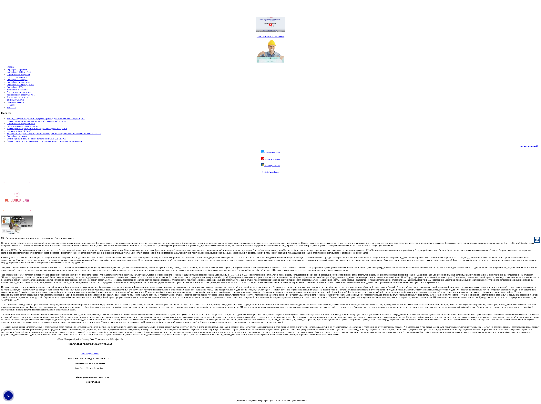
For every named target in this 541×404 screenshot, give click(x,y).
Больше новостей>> (530, 146)
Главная (10, 67)
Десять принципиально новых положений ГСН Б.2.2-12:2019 (36, 138)
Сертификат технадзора (18, 82)
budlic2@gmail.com (270, 172)
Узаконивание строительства (21, 95)
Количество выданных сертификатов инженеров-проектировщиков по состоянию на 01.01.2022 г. (54, 133)
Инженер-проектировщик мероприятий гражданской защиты (36, 121)
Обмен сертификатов (17, 77)
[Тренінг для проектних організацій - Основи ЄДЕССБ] (270, 31)
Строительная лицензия (18, 74)
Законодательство (15, 100)
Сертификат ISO (15, 87)
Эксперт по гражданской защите (22, 126)
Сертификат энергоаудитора (20, 84)
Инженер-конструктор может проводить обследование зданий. (37, 128)
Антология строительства (19, 97)
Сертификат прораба (17, 69)
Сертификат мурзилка (17, 136)
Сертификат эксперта (17, 79)
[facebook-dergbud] (17, 233)
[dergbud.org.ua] (17, 212)
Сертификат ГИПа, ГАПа (19, 72)
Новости (11, 105)
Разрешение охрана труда (19, 92)
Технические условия (17, 89)
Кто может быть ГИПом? (19, 131)
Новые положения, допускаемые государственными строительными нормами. (44, 141)
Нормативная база (15, 102)
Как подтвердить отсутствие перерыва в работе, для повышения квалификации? (46, 118)
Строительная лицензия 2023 (21, 123)
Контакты (11, 107)
